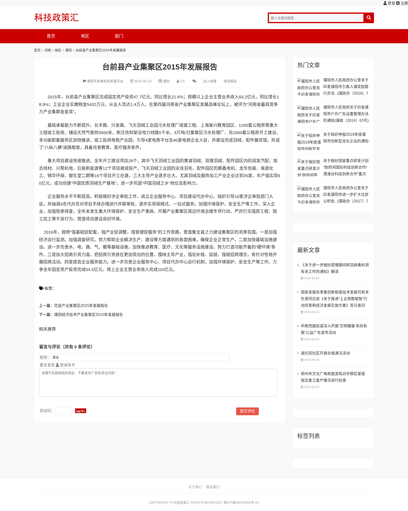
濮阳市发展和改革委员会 (105, 81)
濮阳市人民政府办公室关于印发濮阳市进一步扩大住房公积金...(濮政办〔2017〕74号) (346, 195)
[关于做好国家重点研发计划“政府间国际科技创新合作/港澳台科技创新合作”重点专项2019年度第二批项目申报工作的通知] (309, 167)
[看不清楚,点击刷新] (80, 410)
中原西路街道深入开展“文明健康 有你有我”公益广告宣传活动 (334, 329)
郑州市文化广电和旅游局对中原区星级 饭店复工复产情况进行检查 (333, 377)
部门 (119, 36)
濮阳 (68, 50)
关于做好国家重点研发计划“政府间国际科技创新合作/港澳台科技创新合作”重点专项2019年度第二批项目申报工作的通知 (346, 168)
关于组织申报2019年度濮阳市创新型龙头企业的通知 (346, 137)
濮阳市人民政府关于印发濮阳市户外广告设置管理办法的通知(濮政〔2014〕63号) (346, 113)
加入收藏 (210, 81)
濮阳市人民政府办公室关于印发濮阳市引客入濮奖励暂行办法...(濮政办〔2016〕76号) (346, 87)
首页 (51, 36)
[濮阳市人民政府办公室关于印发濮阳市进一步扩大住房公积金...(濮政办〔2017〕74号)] (309, 195)
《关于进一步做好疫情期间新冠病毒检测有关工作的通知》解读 (335, 268)
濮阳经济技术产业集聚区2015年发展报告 (88, 315)
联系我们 (213, 487)
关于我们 (195, 487)
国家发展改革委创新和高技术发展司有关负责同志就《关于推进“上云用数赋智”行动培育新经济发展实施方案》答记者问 (335, 298)
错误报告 (230, 81)
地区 (85, 36)
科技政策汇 (56, 17)
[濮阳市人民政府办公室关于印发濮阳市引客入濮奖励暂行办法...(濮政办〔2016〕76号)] (309, 87)
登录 (391, 3)
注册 (404, 3)
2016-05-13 (143, 81)
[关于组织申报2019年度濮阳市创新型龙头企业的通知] (309, 141)
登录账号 (67, 365)
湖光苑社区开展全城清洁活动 (325, 353)
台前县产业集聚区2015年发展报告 (101, 50)
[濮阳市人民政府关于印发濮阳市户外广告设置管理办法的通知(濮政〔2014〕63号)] (309, 114)
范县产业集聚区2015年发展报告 (81, 306)
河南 (47, 50)
